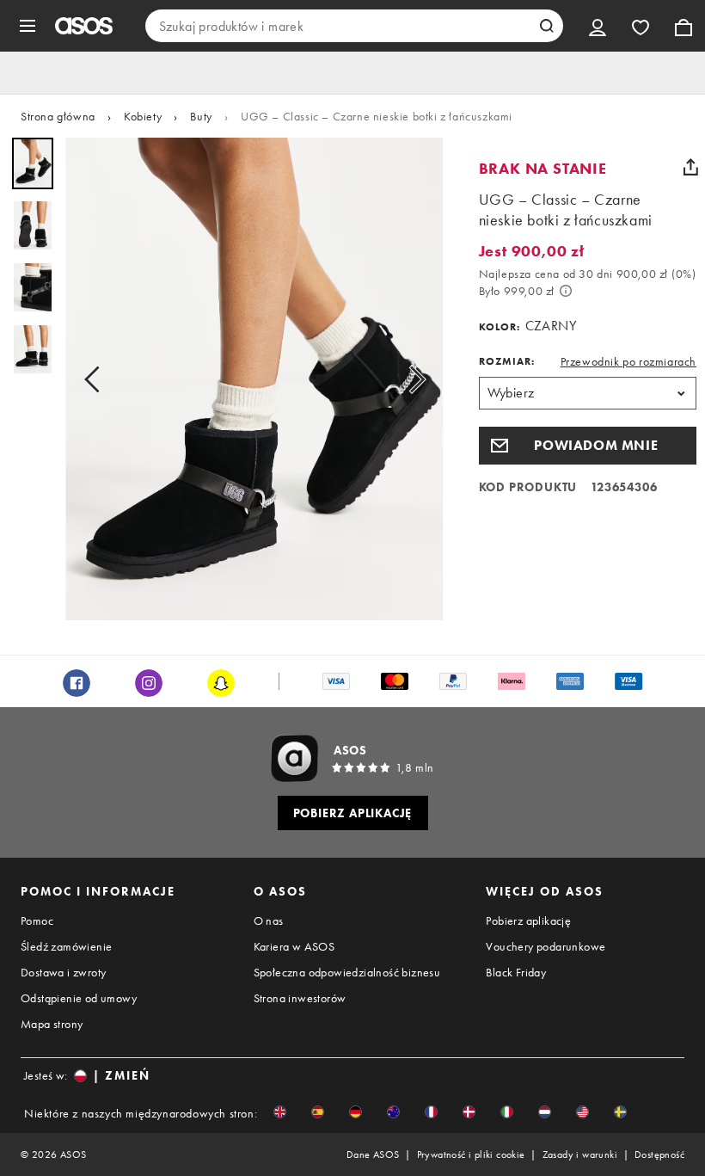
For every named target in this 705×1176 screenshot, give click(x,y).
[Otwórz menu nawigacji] (27, 26)
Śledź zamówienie (66, 946)
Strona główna (58, 116)
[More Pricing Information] (566, 291)
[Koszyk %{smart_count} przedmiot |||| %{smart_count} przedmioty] (683, 26)
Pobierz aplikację (528, 920)
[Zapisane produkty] (640, 26)
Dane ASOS (373, 1154)
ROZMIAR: (507, 361)
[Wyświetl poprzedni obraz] (97, 379)
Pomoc (37, 920)
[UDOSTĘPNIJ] (690, 167)
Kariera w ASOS (294, 946)
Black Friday (516, 972)
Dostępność (659, 1154)
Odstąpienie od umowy (79, 998)
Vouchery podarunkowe (545, 946)
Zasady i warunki (580, 1154)
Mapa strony (52, 1023)
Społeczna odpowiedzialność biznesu (347, 972)
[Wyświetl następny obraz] (411, 379)
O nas (269, 920)
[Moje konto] (597, 26)
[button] (587, 446)
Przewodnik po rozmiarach (628, 361)
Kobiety (143, 116)
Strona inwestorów (300, 998)
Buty (201, 116)
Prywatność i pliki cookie (471, 1154)
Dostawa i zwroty (63, 972)
